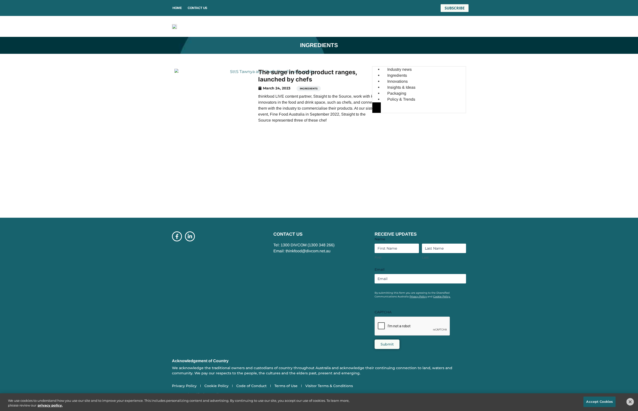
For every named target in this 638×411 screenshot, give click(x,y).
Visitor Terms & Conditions (329, 386)
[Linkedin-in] (190, 236)
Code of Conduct (251, 386)
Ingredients (309, 88)
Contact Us (197, 8)
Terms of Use (286, 386)
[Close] (630, 402)
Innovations (397, 81)
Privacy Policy (418, 296)
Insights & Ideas (401, 87)
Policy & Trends (401, 99)
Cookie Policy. (441, 296)
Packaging (396, 93)
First (378, 257)
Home (177, 8)
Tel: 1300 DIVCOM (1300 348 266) (303, 245)
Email (380, 269)
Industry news (399, 69)
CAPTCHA (383, 312)
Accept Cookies (599, 402)
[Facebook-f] (177, 236)
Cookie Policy (216, 386)
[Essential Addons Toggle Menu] (376, 107)
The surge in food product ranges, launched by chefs (307, 75)
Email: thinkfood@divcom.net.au (301, 251)
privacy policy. (50, 406)
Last (425, 257)
